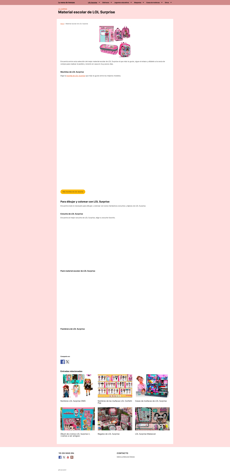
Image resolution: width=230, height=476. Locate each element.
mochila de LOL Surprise (75, 76)
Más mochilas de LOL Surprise (73, 192)
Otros (167, 2)
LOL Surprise (92, 2)
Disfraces (105, 2)
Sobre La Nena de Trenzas (126, 456)
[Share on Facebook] (62, 362)
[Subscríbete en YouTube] (67, 457)
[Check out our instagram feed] (71, 457)
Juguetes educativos (121, 2)
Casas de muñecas (153, 2)
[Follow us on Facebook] (60, 457)
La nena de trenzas (66, 2)
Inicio (62, 24)
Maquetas (137, 2)
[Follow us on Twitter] (64, 457)
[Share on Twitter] (67, 362)
